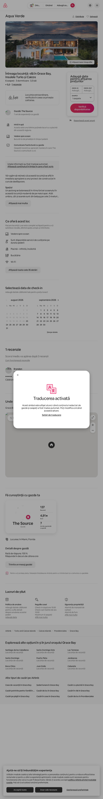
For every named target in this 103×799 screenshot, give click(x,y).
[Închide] (18, 375)
